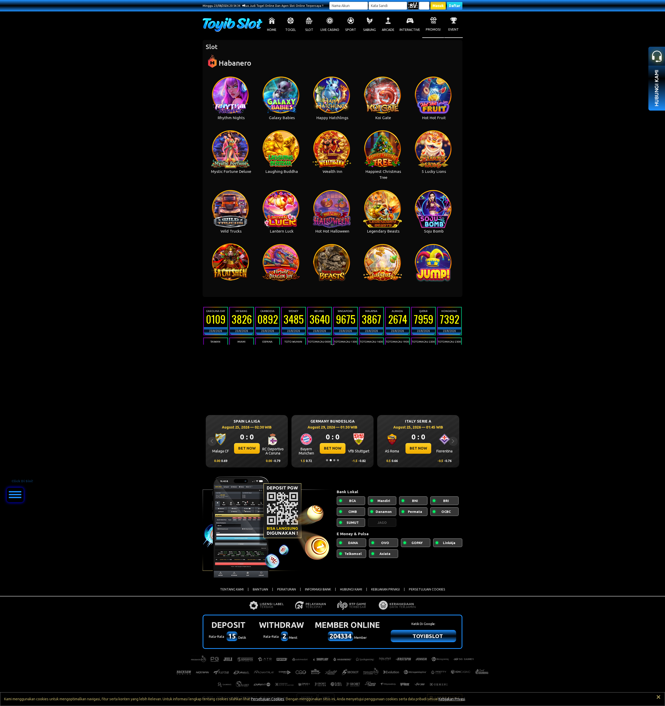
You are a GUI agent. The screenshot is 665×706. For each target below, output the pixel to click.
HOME (271, 29)
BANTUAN (260, 589)
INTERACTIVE (410, 29)
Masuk (438, 6)
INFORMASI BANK (318, 589)
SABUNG (369, 29)
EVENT (453, 29)
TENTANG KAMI (232, 589)
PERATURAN (286, 589)
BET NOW (248, 448)
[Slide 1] (327, 460)
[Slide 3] (334, 460)
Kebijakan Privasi (451, 699)
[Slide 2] (331, 460)
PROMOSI (433, 29)
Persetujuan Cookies (267, 699)
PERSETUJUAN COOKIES (427, 589)
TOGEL (290, 29)
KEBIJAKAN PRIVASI (385, 589)
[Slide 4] (338, 460)
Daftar (454, 6)
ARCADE (388, 29)
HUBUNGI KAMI (351, 589)
